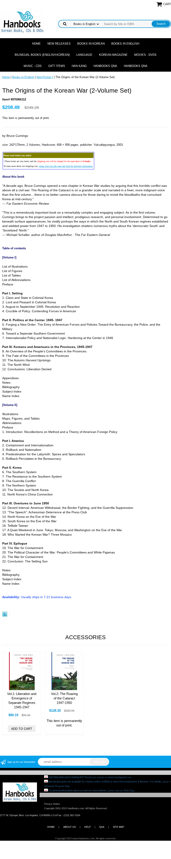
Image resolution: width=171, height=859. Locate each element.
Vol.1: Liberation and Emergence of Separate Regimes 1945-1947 (21, 700)
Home (36, 43)
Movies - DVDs (145, 54)
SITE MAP (118, 827)
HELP (87, 827)
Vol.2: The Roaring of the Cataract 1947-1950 (64, 698)
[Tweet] (4, 615)
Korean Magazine (113, 54)
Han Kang (79, 66)
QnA (101, 827)
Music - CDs (33, 66)
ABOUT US (69, 827)
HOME (51, 827)
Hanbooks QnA (105, 66)
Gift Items (56, 66)
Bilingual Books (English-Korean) (42, 54)
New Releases (59, 43)
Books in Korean (91, 43)
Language (84, 54)
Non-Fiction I (45, 77)
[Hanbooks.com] (22, 21)
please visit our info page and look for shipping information (66, 166)
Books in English (125, 43)
